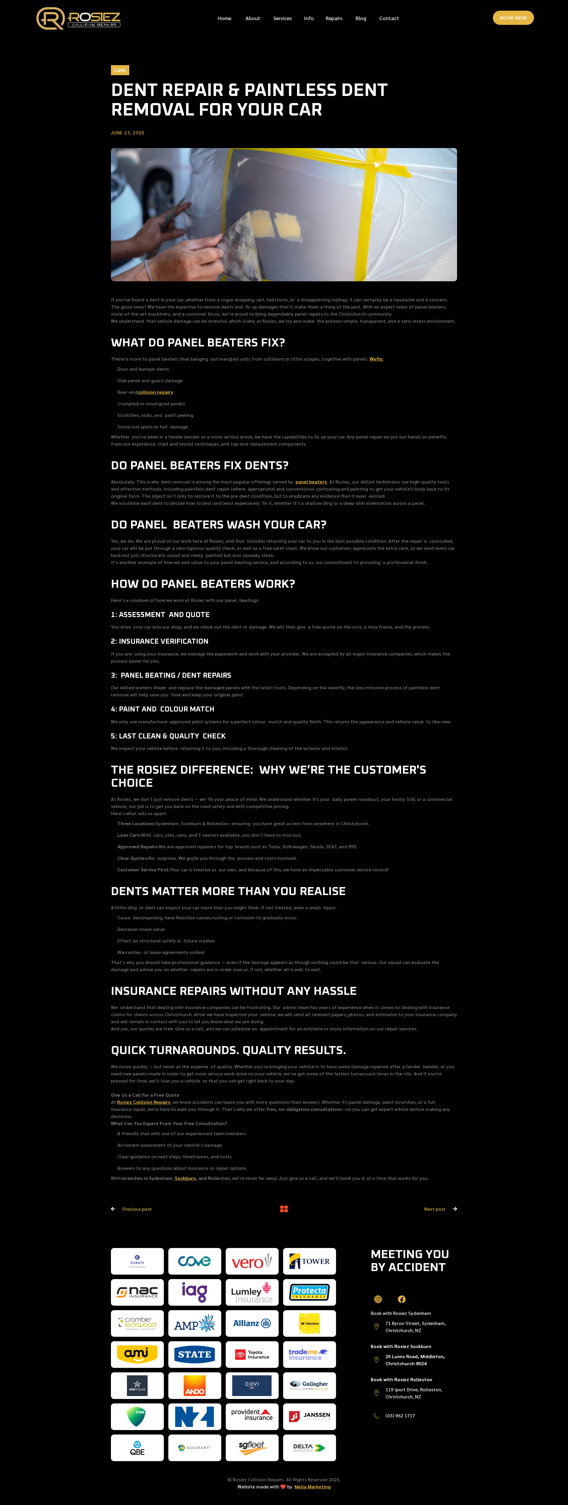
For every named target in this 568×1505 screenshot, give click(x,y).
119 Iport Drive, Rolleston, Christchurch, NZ (413, 1393)
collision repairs (155, 392)
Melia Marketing (313, 1486)
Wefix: (376, 359)
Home (224, 18)
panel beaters (311, 481)
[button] (282, 17)
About (253, 18)
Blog (361, 18)
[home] (78, 18)
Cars (120, 70)
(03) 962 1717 (400, 1415)
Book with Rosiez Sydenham (401, 1313)
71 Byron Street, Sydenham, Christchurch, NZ (415, 1326)
